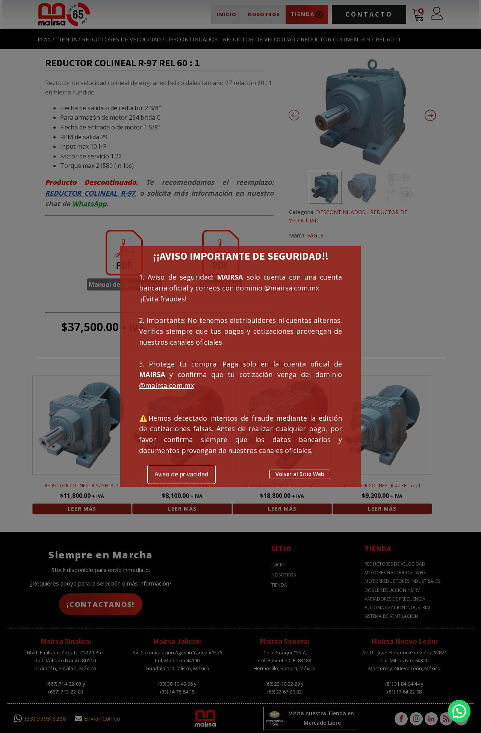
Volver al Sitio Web (299, 474)
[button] (459, 711)
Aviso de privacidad (181, 474)
